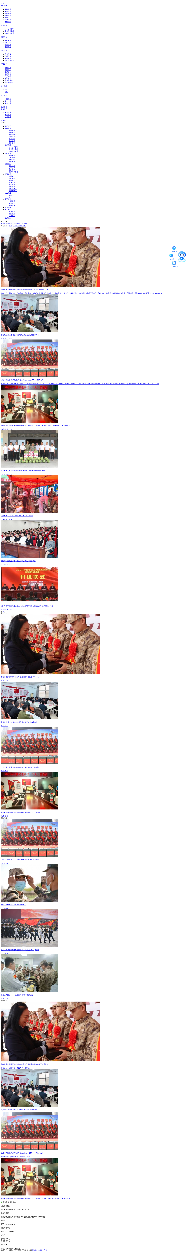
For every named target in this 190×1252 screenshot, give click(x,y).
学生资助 (8, 103)
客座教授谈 (9, 82)
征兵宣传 (8, 117)
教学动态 (8, 68)
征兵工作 (16, 226)
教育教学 (4, 64)
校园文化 (8, 13)
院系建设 (8, 74)
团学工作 (8, 56)
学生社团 (8, 101)
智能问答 (174, 248)
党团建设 (4, 50)
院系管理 (4, 25)
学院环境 (8, 15)
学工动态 (4, 95)
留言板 (171, 255)
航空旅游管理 (9, 29)
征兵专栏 (4, 109)
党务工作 (8, 54)
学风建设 (8, 72)
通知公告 (8, 43)
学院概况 (4, 5)
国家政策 (8, 113)
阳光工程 (8, 17)
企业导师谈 (9, 80)
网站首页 (8, 126)
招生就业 (4, 86)
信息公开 (4, 107)
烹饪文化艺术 (9, 31)
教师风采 (8, 70)
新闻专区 (4, 37)
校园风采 (8, 99)
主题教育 (8, 58)
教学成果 (8, 76)
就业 (6, 92)
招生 (6, 90)
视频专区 (8, 47)
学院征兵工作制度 (14, 223)
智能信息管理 (9, 33)
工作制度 (8, 115)
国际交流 (8, 22)
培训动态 (8, 78)
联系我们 (4, 120)
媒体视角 (8, 45)
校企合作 (8, 20)
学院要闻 (8, 40)
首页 (2, 3)
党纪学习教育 (9, 60)
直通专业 (174, 263)
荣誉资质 (8, 11)
